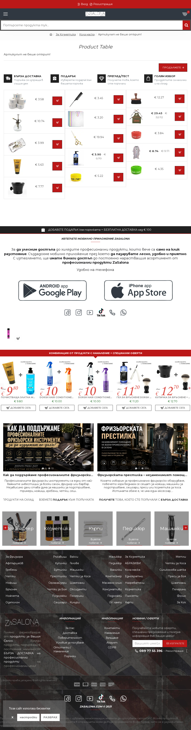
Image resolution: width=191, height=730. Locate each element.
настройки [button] (28, 717)
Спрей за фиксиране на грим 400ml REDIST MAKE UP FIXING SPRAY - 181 (30, 329)
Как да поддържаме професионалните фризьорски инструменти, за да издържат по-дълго (48, 475)
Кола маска (87, 34)
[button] (2, 388)
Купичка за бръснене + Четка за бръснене (172, 397)
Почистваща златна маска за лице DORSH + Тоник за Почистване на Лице (18, 397)
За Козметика (66, 34)
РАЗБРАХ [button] (50, 717)
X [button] (12, 717)
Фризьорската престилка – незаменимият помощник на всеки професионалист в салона (142, 475)
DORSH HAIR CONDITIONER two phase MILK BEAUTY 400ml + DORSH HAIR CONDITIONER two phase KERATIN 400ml (95, 397)
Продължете (172, 67)
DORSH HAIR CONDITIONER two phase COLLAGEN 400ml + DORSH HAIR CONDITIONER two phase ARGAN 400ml (57, 397)
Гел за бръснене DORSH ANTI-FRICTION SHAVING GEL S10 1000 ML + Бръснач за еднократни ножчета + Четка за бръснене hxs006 (134, 397)
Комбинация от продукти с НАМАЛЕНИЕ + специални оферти (95, 353)
